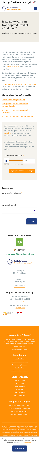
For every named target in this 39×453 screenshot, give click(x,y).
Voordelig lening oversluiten (19, 349)
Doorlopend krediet (19, 386)
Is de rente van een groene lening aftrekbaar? (18, 116)
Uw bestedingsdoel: (9, 205)
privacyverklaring (26, 442)
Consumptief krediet (19, 346)
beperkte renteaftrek (12, 66)
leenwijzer (7, 133)
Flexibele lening (19, 383)
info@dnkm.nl (20, 308)
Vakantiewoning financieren (19, 365)
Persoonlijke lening (19, 380)
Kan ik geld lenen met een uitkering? (19, 405)
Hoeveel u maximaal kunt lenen (14, 339)
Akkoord (19, 448)
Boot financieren (19, 368)
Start (31, 221)
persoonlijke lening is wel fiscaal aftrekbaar (20, 84)
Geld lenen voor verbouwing (20, 362)
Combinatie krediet (19, 392)
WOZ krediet (19, 389)
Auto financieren (19, 359)
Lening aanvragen (19, 395)
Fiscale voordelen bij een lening (13, 100)
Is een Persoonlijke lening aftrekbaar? (19, 408)
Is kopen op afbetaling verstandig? (20, 414)
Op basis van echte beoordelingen (19, 254)
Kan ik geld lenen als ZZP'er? (19, 411)
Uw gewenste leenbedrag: (12, 193)
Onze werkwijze (19, 286)
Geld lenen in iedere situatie (20, 371)
